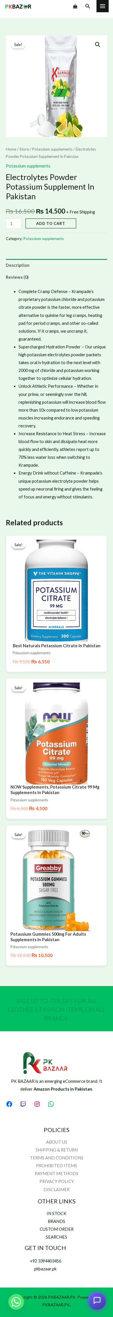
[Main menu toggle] (102, 6)
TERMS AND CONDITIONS (56, 1157)
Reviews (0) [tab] (17, 277)
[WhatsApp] (51, 1104)
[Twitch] (23, 1104)
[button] (87, 6)
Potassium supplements (52, 149)
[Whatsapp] (16, 1302)
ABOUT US (56, 1142)
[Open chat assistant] (97, 1300)
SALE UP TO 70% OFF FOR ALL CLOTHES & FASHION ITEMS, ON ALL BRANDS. (56, 1009)
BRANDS (56, 1221)
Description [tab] (18, 265)
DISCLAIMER (56, 1189)
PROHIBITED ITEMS (56, 1165)
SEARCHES (56, 1237)
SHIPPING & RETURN (57, 1149)
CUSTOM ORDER (57, 1229)
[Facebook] (9, 1104)
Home (11, 149)
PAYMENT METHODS (56, 1173)
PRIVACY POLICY (56, 1181)
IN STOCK (56, 1213)
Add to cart (50, 223)
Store (24, 149)
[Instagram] (37, 1104)
